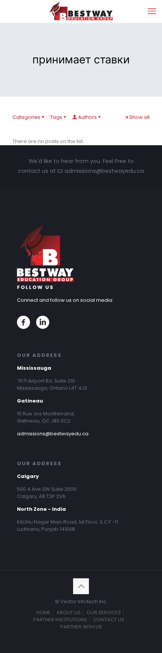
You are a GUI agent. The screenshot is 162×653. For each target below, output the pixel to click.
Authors (87, 117)
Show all (139, 117)
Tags (56, 117)
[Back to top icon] (81, 586)
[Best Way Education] (81, 11)
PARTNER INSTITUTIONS (60, 619)
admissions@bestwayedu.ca (53, 433)
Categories (26, 117)
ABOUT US (69, 612)
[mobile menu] (151, 11)
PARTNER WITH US (81, 626)
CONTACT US (108, 619)
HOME (43, 612)
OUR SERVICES (104, 612)
